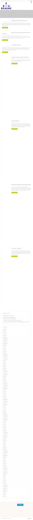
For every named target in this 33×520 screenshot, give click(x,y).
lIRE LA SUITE (5, 27)
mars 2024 (4, 366)
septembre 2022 (5, 388)
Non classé (25, 58)
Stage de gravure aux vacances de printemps (20, 57)
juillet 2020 (4, 421)
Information (18, 122)
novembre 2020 (5, 416)
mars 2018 (4, 463)
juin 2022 (4, 390)
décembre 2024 (5, 354)
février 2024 (4, 368)
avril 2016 (4, 496)
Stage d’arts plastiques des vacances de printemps (21, 184)
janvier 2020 (5, 430)
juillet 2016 (4, 491)
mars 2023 (4, 379)
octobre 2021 (5, 402)
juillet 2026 (4, 329)
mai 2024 (4, 363)
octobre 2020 (5, 418)
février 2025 (4, 351)
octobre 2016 (5, 488)
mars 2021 (4, 410)
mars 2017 (4, 480)
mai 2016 (4, 494)
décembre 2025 (5, 338)
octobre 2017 (5, 471)
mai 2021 (4, 407)
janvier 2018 (4, 466)
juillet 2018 (4, 457)
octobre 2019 (5, 435)
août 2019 (4, 438)
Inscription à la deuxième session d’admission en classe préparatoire (12, 320)
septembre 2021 (5, 404)
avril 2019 (4, 444)
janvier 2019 (4, 449)
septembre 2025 (5, 343)
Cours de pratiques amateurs (20, 58)
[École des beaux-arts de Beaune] (6, 5)
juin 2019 (4, 441)
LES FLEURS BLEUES (15, 120)
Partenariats (8, 46)
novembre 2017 (5, 469)
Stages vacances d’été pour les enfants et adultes (9, 318)
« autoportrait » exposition (16, 248)
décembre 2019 (5, 432)
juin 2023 (4, 377)
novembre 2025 (5, 340)
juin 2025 (4, 346)
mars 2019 (4, 446)
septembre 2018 (5, 455)
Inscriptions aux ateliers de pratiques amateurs (9, 317)
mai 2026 (4, 332)
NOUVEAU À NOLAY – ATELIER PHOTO (8, 315)
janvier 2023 (5, 382)
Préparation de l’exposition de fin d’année (19, 20)
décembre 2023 (5, 371)
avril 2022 (4, 393)
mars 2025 (4, 349)
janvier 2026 (5, 337)
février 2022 (4, 396)
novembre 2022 (5, 385)
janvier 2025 (4, 352)
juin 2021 (4, 405)
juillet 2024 (4, 360)
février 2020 (5, 429)
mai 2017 (4, 477)
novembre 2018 (5, 452)
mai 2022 (4, 391)
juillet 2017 (4, 474)
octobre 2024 (5, 357)
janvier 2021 (4, 413)
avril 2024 (4, 365)
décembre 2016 (5, 485)
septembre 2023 (5, 374)
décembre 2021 (5, 399)
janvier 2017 (4, 483)
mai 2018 (4, 460)
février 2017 (4, 482)
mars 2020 (4, 427)
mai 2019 (4, 443)
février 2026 (5, 335)
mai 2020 (4, 424)
